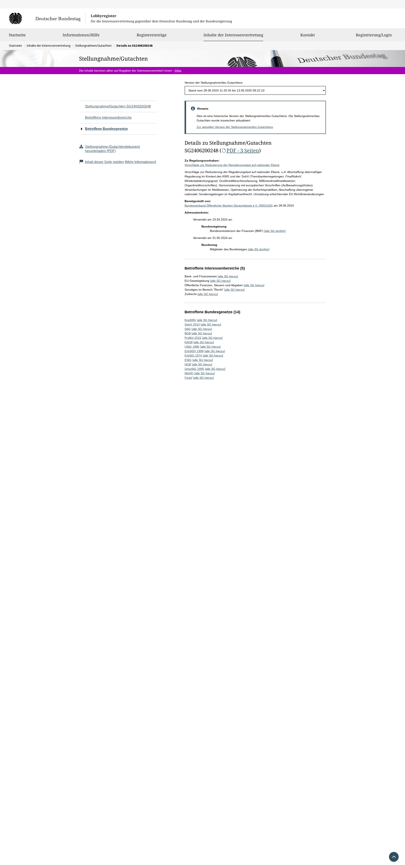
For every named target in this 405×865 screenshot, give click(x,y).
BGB (188, 333)
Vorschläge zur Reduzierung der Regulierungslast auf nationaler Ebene (232, 165)
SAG (188, 329)
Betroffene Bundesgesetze (106, 129)
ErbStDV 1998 (194, 351)
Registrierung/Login (374, 34)
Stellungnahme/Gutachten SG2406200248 (118, 106)
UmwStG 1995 (194, 369)
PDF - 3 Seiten (243, 150)
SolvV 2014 (192, 324)
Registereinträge (152, 34)
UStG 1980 (192, 346)
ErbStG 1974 (193, 355)
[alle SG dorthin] (275, 231)
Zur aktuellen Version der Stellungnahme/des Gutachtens (235, 127)
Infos (178, 70)
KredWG (190, 320)
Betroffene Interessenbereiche (108, 117)
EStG (188, 360)
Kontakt (307, 34)
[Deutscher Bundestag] (47, 18)
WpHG (189, 373)
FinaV (188, 377)
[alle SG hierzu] (228, 276)
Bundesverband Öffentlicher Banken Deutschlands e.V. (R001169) (229, 205)
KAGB (189, 342)
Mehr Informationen (140, 162)
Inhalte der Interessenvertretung (233, 34)
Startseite (17, 34)
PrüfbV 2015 (193, 337)
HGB (188, 364)
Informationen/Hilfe (81, 34)
